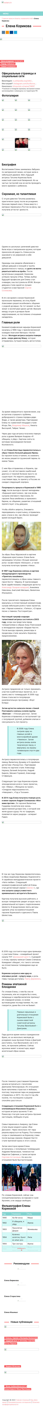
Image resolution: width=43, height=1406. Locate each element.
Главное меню (7, 18)
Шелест (30, 888)
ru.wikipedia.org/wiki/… (23, 81)
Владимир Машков (20, 425)
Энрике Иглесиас (13, 1366)
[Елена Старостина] (21, 1288)
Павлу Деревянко (33, 979)
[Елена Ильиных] (21, 1304)
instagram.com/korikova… (25, 83)
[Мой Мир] (11, 32)
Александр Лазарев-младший (15, 587)
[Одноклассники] (7, 32)
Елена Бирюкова (11, 1280)
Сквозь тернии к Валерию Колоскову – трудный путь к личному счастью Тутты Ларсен (21, 1341)
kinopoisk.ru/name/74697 (24, 86)
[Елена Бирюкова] (21, 1272)
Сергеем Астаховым (11, 1157)
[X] (15, 32)
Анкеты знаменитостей (23, 18)
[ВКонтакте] (3, 32)
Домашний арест (21, 957)
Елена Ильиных (11, 1312)
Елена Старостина (12, 1296)
